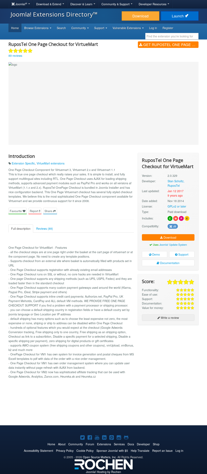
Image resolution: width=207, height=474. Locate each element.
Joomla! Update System (173, 244)
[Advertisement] (168, 354)
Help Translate (140, 451)
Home (15, 28)
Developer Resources (153, 4)
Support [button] (99, 28)
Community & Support (115, 4)
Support (182, 254)
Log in (153, 28)
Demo (155, 254)
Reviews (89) (44, 228)
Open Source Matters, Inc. (100, 457)
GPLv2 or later (177, 206)
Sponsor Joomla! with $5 (112, 451)
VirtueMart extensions (50, 163)
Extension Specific (23, 163)
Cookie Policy (85, 451)
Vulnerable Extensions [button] (127, 28)
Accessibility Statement (38, 451)
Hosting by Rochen (103, 472)
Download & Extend (49, 4)
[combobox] (172, 36)
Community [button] (79, 28)
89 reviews (15, 56)
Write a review (169, 318)
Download (140, 15)
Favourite (16, 211)
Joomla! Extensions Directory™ (54, 14)
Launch (178, 15)
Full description (21, 228)
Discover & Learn (81, 4)
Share (48, 211)
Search (61, 28)
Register (168, 28)
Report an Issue (162, 451)
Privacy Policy (65, 451)
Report (34, 211)
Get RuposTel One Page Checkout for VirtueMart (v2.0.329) (170, 44)
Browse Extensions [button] (36, 28)
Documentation (169, 263)
